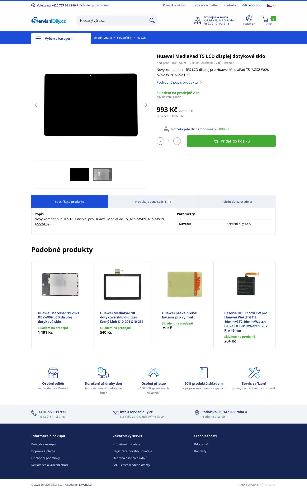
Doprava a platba (206, 5)
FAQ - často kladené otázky (131, 465)
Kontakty (230, 5)
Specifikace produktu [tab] (69, 202)
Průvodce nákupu (175, 5)
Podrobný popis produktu (177, 82)
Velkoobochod (251, 5)
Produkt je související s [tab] (153, 202)
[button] (271, 5)
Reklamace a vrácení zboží (49, 465)
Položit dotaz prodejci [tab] (237, 202)
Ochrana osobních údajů (130, 458)
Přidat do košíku (235, 141)
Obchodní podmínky (45, 458)
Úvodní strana (103, 37)
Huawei (141, 37)
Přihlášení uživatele (126, 444)
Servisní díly (124, 37)
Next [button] (146, 105)
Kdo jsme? (201, 444)
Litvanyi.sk (85, 484)
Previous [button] (35, 105)
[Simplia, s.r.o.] (267, 484)
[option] (91, 105)
